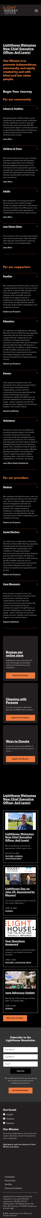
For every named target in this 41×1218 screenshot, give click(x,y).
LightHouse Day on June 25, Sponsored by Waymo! (20, 892)
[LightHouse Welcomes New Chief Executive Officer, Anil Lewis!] (20, 821)
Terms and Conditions (13, 1188)
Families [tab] (7, 276)
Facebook (10, 1118)
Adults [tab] (6, 191)
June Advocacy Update (20, 993)
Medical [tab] (7, 487)
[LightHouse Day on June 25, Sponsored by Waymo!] (20, 876)
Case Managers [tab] (11, 584)
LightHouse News (13, 858)
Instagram (10, 1123)
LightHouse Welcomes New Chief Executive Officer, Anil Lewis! (19, 49)
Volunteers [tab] (9, 420)
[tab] (12, 2)
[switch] (28, 2)
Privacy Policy (10, 1180)
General (19, 856)
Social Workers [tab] (11, 532)
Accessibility (10, 1177)
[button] (35, 10)
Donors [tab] (7, 373)
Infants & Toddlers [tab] (13, 108)
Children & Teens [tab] (12, 148)
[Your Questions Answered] (20, 928)
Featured (9, 856)
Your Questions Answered (15, 942)
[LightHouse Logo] (17, 10)
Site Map (8, 1184)
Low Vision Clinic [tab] (12, 226)
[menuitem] (34, 10)
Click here (7, 1144)
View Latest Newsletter (20, 1090)
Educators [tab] (8, 321)
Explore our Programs (11, 311)
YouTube (9, 1114)
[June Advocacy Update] (20, 980)
